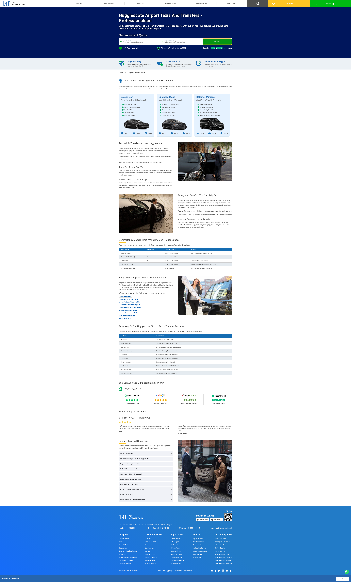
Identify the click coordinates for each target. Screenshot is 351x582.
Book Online (289, 4)
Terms (159, 571)
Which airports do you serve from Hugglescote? (134, 458)
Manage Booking (109, 3)
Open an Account (150, 542)
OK (343, 579)
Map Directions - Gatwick (223, 560)
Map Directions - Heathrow (223, 557)
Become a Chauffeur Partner (128, 551)
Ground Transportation (200, 551)
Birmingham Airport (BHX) (128, 310)
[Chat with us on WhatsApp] (347, 572)
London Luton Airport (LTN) (128, 299)
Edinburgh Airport (176, 557)
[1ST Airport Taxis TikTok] (231, 571)
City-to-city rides (198, 539)
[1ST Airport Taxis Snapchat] (228, 571)
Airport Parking (197, 554)
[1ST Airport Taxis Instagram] (224, 571)
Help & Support (231, 3)
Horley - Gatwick (220, 551)
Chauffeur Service (198, 542)
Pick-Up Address (127, 40)
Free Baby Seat (150, 554)
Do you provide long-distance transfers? (132, 499)
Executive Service (151, 557)
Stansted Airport (176, 551)
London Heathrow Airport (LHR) (130, 307)
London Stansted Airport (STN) (129, 305)
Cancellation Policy (125, 563)
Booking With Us (150, 563)
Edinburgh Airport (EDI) (127, 316)
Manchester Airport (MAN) (128, 313)
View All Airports (176, 563)
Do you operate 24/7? (126, 494)
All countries (197, 557)
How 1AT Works (124, 539)
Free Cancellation (170, 3)
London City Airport (125, 296)
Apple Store (217, 519)
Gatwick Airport (175, 548)
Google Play (204, 519)
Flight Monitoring (150, 560)
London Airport (175, 539)
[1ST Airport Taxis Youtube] (213, 571)
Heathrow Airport (176, 545)
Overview (148, 539)
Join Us (147, 551)
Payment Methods (201, 3)
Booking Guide (140, 3)
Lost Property (149, 548)
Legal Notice (178, 571)
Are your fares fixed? (126, 453)
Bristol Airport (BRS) (126, 318)
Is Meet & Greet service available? (130, 469)
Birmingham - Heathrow (222, 542)
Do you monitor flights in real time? (130, 464)
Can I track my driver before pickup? (131, 474)
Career (121, 542)
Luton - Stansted (220, 545)
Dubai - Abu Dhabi (220, 539)
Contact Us (78, 3)
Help (230, 511)
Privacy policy (167, 571)
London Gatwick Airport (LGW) (129, 302)
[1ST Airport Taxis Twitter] (220, 571)
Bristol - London (220, 548)
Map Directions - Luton (222, 554)
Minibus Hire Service (199, 548)
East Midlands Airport (178, 560)
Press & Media (123, 545)
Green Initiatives (124, 548)
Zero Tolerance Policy (126, 560)
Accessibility (188, 571)
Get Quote (217, 41)
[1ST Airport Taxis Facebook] (216, 571)
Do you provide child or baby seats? (131, 479)
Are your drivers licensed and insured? (132, 489)
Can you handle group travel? (129, 484)
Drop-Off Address (169, 40)
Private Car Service (199, 545)
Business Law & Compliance (128, 557)
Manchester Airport (177, 554)
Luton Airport (175, 542)
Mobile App (330, 4)
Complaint (148, 545)
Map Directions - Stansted (223, 563)
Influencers (122, 554)
